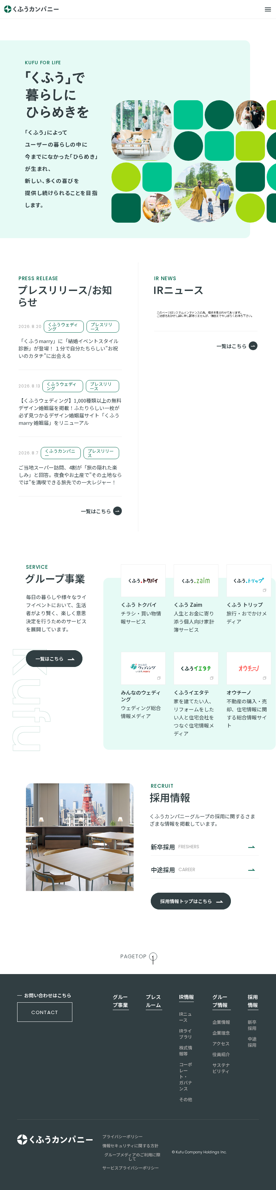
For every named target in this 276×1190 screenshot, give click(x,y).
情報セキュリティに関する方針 (130, 1146)
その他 (185, 1099)
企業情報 (221, 1022)
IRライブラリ (185, 1034)
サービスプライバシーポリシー (130, 1168)
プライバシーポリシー (122, 1137)
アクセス (221, 1044)
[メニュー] (268, 9)
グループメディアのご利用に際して (132, 1157)
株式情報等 (185, 1051)
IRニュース (185, 1017)
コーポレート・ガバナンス (185, 1077)
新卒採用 (252, 1025)
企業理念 (221, 1033)
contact (44, 1012)
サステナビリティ (221, 1068)
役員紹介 (221, 1054)
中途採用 (252, 1042)
